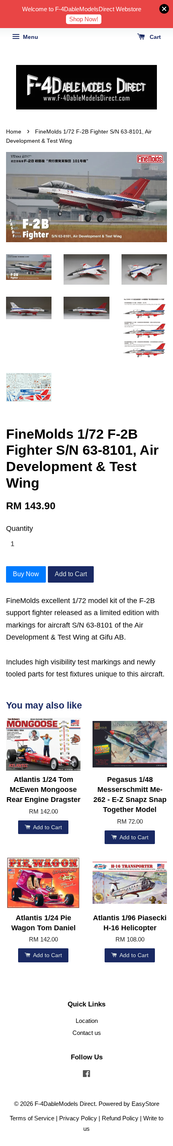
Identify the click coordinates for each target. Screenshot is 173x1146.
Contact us (86, 1032)
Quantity (19, 528)
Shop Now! (83, 19)
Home (13, 132)
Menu (29, 37)
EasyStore (145, 1103)
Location (87, 1020)
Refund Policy (120, 1118)
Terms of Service (32, 1118)
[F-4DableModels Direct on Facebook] (86, 1074)
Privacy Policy (78, 1118)
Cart (154, 37)
